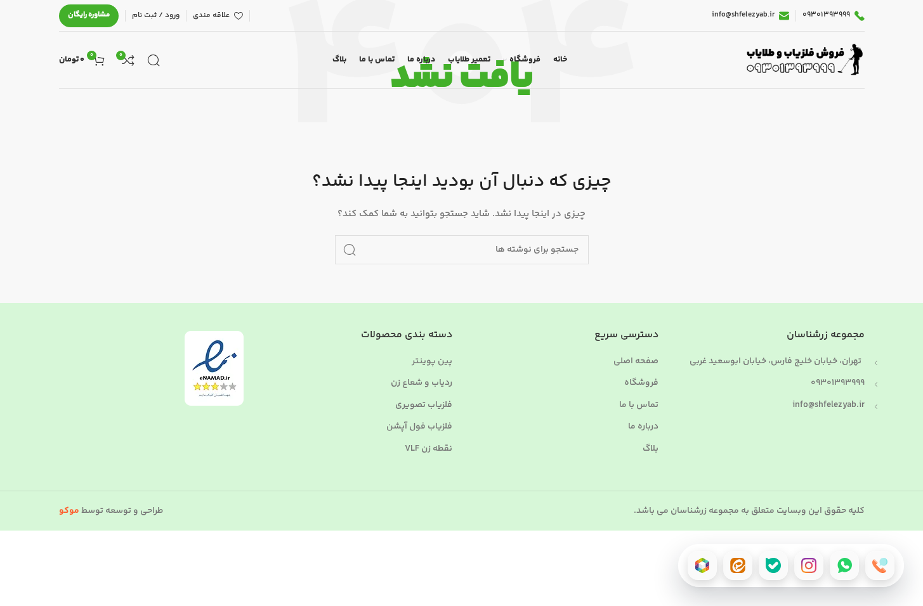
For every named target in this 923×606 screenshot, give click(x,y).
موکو (69, 511)
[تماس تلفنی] (879, 565)
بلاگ (650, 449)
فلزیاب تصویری (423, 405)
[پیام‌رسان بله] (773, 565)
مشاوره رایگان (89, 15)
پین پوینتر (432, 362)
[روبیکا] (702, 565)
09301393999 (838, 383)
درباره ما (643, 427)
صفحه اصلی (635, 362)
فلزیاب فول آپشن (419, 427)
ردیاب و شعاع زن (421, 383)
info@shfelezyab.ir (828, 405)
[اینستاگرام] (808, 565)
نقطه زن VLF (428, 449)
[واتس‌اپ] (844, 565)
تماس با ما (638, 405)
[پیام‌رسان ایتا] (737, 565)
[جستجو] (153, 60)
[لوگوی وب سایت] (803, 60)
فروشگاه (641, 383)
